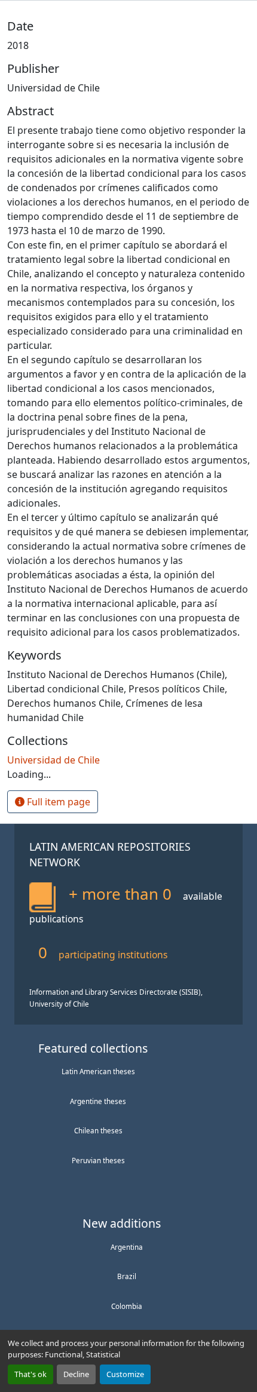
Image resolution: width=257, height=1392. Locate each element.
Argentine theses (98, 1101)
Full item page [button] (57, 801)
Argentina (127, 1247)
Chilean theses (98, 1130)
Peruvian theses (98, 1160)
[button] (53, 759)
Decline (76, 1374)
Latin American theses (98, 1071)
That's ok (30, 1374)
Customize (125, 1374)
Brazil (126, 1276)
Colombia (126, 1306)
